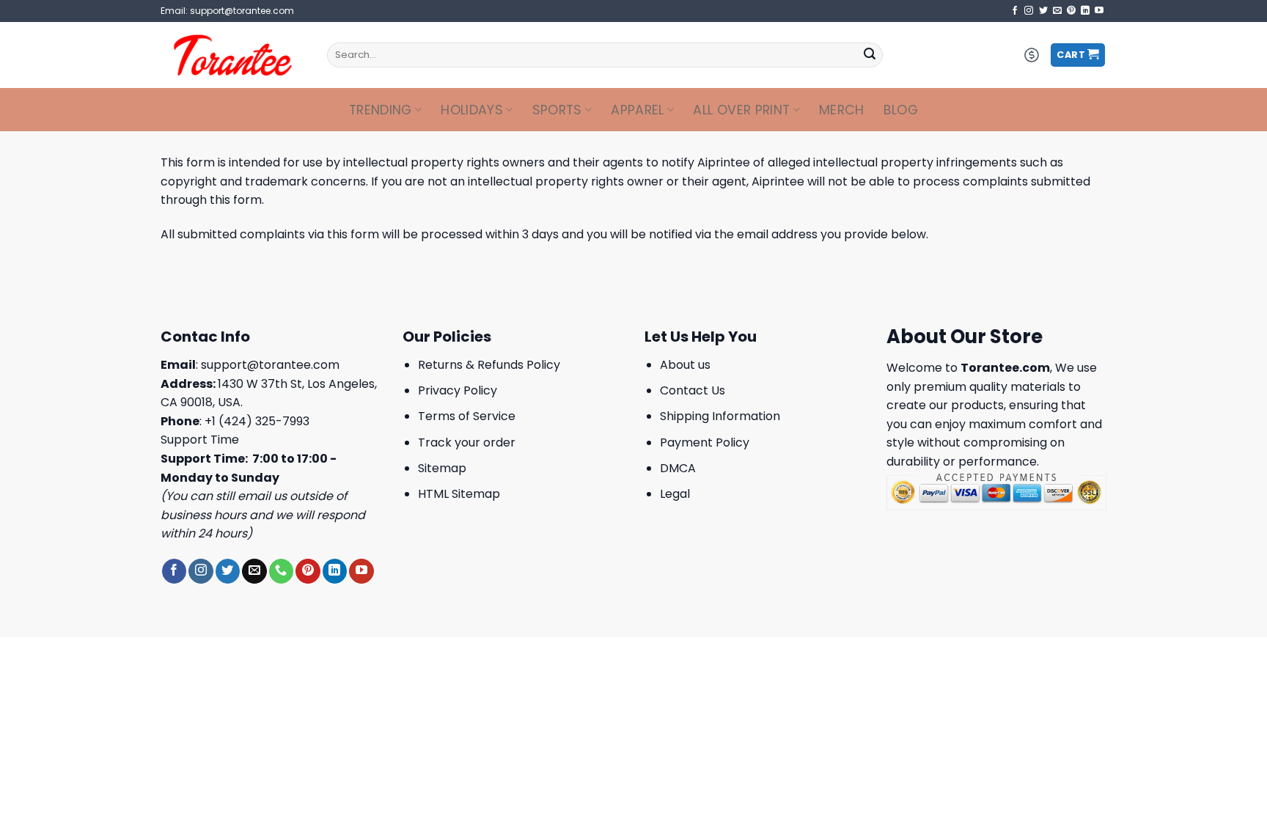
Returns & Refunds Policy (489, 364)
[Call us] (281, 571)
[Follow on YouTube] (1099, 11)
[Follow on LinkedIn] (1085, 11)
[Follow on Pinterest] (1071, 11)
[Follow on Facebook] (1014, 11)
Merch (841, 110)
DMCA (678, 468)
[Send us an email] (1057, 11)
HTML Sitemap (459, 493)
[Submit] (869, 55)
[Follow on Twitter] (1043, 11)
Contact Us (692, 390)
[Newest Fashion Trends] (233, 55)
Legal (675, 493)
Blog (901, 110)
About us (685, 364)
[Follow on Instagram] (1028, 11)
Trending (380, 110)
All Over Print (741, 110)
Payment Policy (704, 442)
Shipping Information (720, 416)
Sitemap (442, 468)
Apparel (637, 110)
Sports (557, 110)
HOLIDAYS (472, 110)
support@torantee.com (270, 364)
